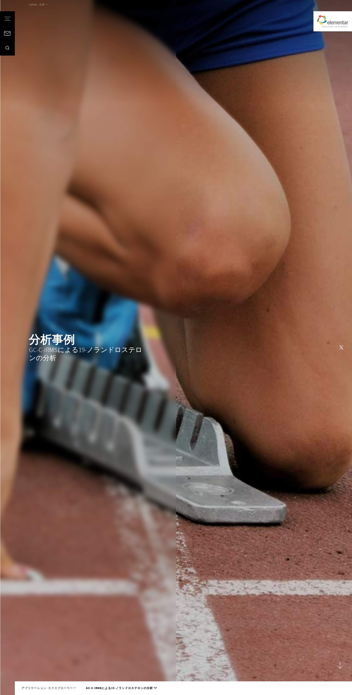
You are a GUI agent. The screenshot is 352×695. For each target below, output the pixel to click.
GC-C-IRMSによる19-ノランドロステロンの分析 (119, 688)
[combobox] (38, 4)
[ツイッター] (341, 347)
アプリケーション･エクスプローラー (48, 688)
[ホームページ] (332, 21)
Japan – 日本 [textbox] (37, 4)
